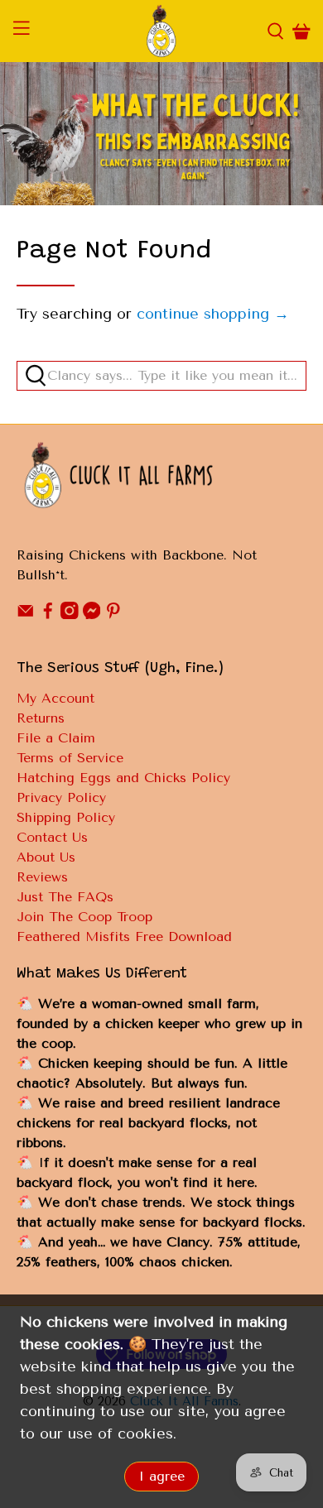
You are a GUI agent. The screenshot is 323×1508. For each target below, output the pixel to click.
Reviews (42, 877)
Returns (41, 718)
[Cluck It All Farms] (162, 31)
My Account (55, 698)
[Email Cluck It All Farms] (26, 614)
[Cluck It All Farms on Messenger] (92, 614)
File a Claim (56, 738)
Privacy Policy (61, 797)
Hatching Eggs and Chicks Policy (123, 777)
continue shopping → (213, 314)
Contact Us (52, 837)
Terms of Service (70, 758)
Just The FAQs (65, 897)
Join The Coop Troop (84, 916)
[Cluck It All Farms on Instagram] (69, 614)
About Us (46, 857)
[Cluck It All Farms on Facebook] (48, 614)
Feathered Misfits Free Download (124, 936)
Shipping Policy (66, 817)
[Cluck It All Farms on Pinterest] (113, 614)
